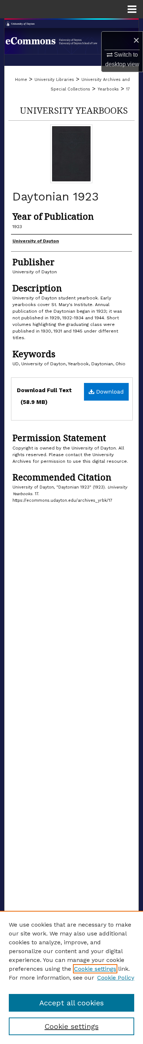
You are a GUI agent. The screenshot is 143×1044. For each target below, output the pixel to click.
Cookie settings (95, 968)
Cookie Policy (115, 977)
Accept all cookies (71, 1002)
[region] (71, 977)
